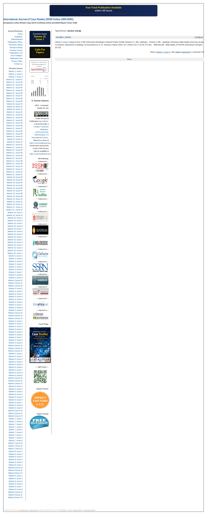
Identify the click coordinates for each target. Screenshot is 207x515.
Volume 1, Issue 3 (15, 77)
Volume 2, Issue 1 (15, 256)
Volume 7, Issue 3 (15, 424)
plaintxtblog (33, 510)
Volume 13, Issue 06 (14, 188)
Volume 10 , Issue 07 (14, 96)
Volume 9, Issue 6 (15, 484)
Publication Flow (16, 58)
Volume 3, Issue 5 (15, 299)
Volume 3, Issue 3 (15, 294)
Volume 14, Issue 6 (15, 226)
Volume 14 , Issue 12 (14, 210)
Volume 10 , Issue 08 (14, 98)
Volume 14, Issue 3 (15, 221)
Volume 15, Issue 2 (15, 240)
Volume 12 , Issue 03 (14, 147)
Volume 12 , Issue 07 (14, 158)
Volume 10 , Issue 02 (14, 82)
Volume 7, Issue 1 (15, 419)
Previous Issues (16, 50)
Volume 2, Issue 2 (15, 259)
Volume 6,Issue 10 (15, 411)
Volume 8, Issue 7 (15, 465)
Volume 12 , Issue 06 (14, 155)
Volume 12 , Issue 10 (14, 166)
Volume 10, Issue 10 (14, 104)
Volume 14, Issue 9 (15, 234)
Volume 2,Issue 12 (15, 286)
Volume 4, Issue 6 (15, 335)
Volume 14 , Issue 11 (14, 207)
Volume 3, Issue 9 (15, 310)
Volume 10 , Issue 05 (14, 90)
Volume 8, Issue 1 (15, 451)
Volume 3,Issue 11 (15, 316)
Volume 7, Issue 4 (15, 427)
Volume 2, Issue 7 (15, 272)
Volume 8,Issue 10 (15, 468)
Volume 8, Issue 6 (15, 462)
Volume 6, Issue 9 (15, 408)
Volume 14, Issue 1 (15, 212)
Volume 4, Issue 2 (15, 324)
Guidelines (18, 37)
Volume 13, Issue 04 (14, 183)
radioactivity (186, 52)
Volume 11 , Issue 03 (14, 117)
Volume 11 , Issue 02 (14, 115)
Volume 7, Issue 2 (15, 421)
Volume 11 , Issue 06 (14, 126)
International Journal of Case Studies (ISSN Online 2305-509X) (38, 19)
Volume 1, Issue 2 (15, 74)
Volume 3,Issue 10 (15, 313)
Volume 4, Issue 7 (15, 337)
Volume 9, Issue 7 (15, 487)
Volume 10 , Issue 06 (14, 93)
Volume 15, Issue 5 (15, 248)
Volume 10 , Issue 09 (14, 101)
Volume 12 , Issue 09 (14, 164)
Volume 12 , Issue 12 (14, 172)
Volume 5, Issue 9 (15, 375)
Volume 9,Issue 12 (15, 497)
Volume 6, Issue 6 (15, 400)
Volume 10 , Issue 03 (14, 85)
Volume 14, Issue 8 (15, 231)
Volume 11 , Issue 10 (14, 136)
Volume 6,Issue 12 (15, 416)
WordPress (24, 510)
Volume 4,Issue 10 (15, 345)
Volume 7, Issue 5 (15, 429)
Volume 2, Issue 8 (15, 275)
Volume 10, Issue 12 (14, 109)
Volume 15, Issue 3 (15, 242)
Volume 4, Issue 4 (15, 329)
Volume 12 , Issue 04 (14, 150)
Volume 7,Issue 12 (15, 449)
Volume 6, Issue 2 (15, 389)
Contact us (18, 64)
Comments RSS (89, 510)
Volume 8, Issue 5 (15, 459)
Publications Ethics (15, 42)
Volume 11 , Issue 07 (14, 128)
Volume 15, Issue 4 (15, 245)
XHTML (63, 510)
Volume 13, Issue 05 (14, 185)
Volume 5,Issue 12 (15, 383)
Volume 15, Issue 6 (15, 250)
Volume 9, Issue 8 (15, 489)
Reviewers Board (15, 45)
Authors (45, 121)
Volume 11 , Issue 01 (14, 112)
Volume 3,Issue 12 (15, 318)
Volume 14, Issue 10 (14, 215)
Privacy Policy (16, 61)
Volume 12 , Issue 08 (14, 161)
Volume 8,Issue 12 (15, 473)
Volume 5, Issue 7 (15, 370)
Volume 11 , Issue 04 (14, 120)
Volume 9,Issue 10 (15, 492)
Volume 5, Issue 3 (15, 359)
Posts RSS (77, 510)
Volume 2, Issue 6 (15, 269)
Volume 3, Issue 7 (15, 305)
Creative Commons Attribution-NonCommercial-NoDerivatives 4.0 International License (40, 132)
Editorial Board (16, 39)
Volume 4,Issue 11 (15, 348)
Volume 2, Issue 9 (15, 278)
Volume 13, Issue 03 (14, 180)
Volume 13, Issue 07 (14, 191)
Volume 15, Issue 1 (15, 237)
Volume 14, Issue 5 (15, 223)
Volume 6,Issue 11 (15, 413)
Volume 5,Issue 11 (15, 381)
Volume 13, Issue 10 (14, 199)
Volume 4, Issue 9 (15, 343)
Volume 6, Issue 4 (15, 394)
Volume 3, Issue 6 (15, 302)
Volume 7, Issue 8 (15, 438)
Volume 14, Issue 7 (15, 229)
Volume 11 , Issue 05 (14, 123)
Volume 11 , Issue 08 (14, 131)
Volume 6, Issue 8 (15, 405)
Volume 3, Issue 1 (163, 52)
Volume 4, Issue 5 (15, 332)
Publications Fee (16, 53)
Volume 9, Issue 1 (15, 476)
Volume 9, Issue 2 (15, 478)
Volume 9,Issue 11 (15, 495)
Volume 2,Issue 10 (15, 280)
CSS (70, 510)
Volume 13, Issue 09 (14, 196)
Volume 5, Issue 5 (15, 364)
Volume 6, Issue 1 (15, 386)
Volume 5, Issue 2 (15, 356)
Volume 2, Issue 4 (15, 264)
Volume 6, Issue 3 (15, 392)
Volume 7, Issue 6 (15, 432)
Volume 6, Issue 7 (15, 403)
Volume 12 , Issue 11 (14, 169)
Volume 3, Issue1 (63, 37)
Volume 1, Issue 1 (15, 71)
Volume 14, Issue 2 (15, 218)
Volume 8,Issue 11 (15, 470)
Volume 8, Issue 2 (15, 454)
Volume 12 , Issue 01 (14, 145)
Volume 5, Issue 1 (15, 354)
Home (129, 59)
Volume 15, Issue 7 (15, 253)
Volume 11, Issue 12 (14, 142)
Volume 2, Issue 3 (15, 261)
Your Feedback (16, 56)
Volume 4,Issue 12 (15, 351)
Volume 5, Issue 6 (15, 367)
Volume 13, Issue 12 (14, 204)
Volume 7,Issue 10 (15, 443)
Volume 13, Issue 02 (14, 177)
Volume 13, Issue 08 (14, 193)
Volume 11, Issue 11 (14, 139)
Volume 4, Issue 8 (15, 340)
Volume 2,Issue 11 (15, 283)
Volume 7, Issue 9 (15, 440)
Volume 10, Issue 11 (14, 107)
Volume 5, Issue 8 (15, 373)
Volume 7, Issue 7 (15, 435)
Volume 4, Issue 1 (15, 321)
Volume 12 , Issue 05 (14, 153)
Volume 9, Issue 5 (15, 481)
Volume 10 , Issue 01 (14, 79)
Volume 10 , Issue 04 (14, 88)
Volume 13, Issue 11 (14, 202)
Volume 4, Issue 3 (15, 326)
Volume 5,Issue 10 (15, 378)
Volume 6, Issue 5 (15, 397)
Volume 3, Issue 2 (15, 291)
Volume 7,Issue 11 (15, 446)
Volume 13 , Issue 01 (14, 174)
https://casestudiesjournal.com (42, 143)
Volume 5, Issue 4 (15, 362)
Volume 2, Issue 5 (15, 267)
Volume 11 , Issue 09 (14, 134)
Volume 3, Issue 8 (15, 307)
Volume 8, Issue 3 (15, 457)
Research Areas (16, 47)
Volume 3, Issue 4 (15, 296)
